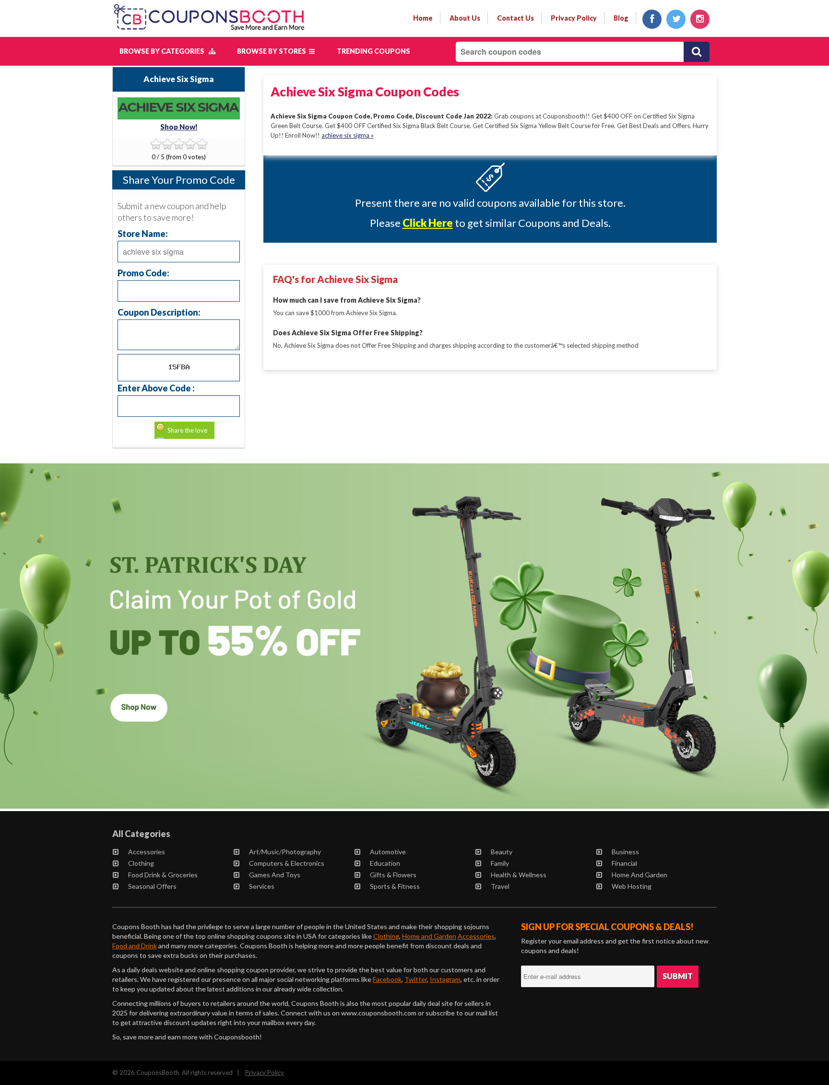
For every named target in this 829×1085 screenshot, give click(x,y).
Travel (500, 886)
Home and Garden (639, 875)
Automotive (388, 852)
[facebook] (652, 19)
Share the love (187, 430)
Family (500, 863)
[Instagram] (700, 19)
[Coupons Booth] (209, 32)
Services (261, 886)
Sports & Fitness (395, 886)
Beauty (501, 852)
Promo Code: (143, 273)
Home (423, 18)
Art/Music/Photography (285, 852)
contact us (515, 18)
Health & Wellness (518, 875)
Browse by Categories (164, 51)
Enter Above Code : (156, 388)
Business (625, 852)
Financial (624, 863)
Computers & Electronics (286, 863)
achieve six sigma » (347, 135)
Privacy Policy (264, 1072)
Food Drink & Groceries (163, 875)
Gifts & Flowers (393, 875)
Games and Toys (274, 875)
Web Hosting (631, 886)
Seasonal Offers (152, 886)
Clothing (141, 863)
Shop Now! (179, 126)
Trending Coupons (373, 51)
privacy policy (574, 18)
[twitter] (676, 19)
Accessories (146, 852)
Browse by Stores (273, 51)
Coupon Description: (159, 312)
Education (385, 863)
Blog (621, 18)
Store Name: (143, 233)
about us (465, 18)
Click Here (428, 222)
